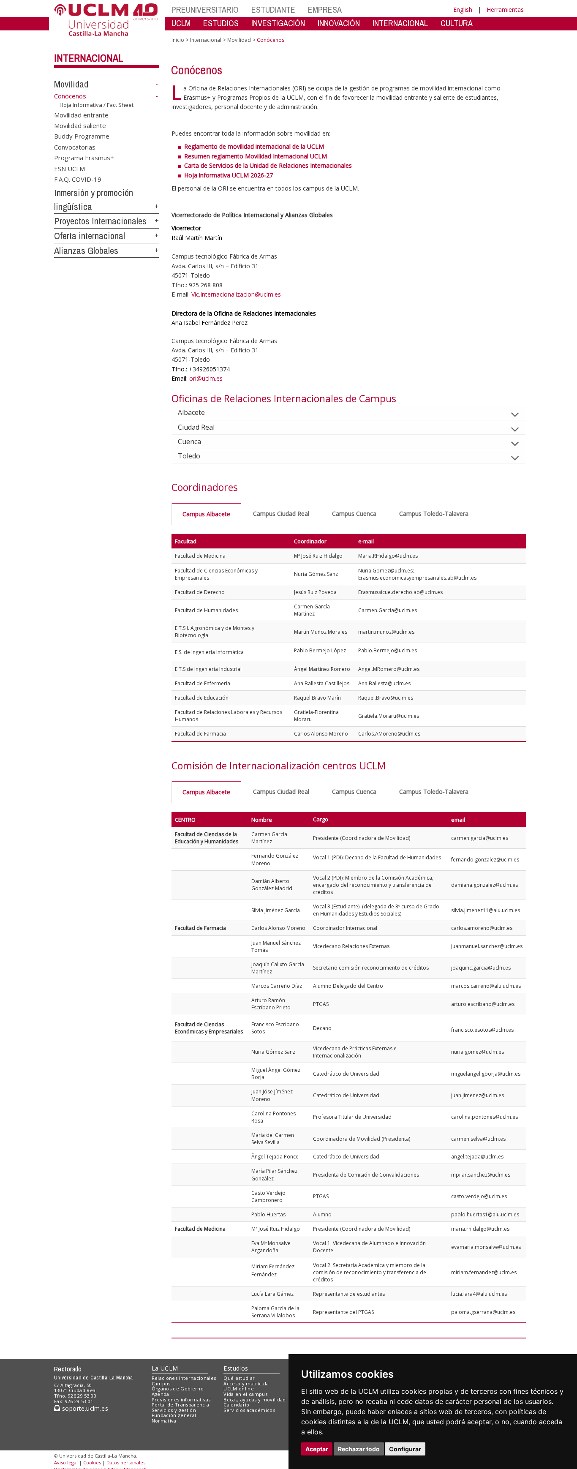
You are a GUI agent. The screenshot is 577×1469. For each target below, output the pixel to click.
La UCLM (165, 1368)
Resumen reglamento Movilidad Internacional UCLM (255, 156)
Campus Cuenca (354, 514)
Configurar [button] (405, 1449)
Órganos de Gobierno (178, 1388)
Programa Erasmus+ (84, 157)
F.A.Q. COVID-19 (77, 179)
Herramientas (505, 9)
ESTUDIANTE (273, 9)
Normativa (164, 1420)
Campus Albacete (206, 514)
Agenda (160, 1394)
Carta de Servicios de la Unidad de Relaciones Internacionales (268, 165)
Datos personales (125, 1462)
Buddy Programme (81, 136)
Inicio (177, 40)
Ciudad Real (196, 427)
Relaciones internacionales (184, 1378)
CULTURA (457, 23)
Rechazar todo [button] (359, 1449)
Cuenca (189, 441)
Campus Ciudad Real (281, 514)
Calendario (236, 1404)
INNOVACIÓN (339, 23)
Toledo (189, 456)
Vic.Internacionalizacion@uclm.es (236, 294)
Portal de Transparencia (181, 1404)
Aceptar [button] (316, 1449)
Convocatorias (74, 146)
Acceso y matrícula (246, 1383)
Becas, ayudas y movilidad (254, 1399)
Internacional (88, 58)
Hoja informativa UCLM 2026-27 (228, 175)
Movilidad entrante (81, 114)
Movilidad (71, 84)
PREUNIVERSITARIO (205, 9)
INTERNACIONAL (400, 23)
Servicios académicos (249, 1410)
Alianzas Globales (86, 250)
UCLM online (238, 1388)
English (462, 9)
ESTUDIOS (221, 23)
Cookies (92, 1462)
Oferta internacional (89, 235)
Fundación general (174, 1415)
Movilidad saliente (80, 125)
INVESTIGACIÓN (278, 23)
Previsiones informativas (181, 1399)
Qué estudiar (239, 1378)
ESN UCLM (69, 168)
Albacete (191, 412)
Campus (161, 1383)
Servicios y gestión (174, 1410)
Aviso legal (66, 1462)
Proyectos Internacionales (100, 221)
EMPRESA (325, 9)
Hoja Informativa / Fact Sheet (96, 105)
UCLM (181, 23)
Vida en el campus (245, 1394)
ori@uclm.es (206, 378)
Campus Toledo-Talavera (433, 514)
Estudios (235, 1368)
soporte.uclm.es (84, 1408)
